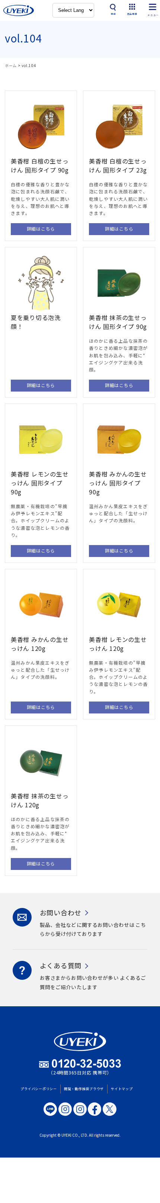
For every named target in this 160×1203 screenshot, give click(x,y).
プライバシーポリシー (38, 1088)
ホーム (11, 65)
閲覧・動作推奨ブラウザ (84, 1088)
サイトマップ (122, 1088)
